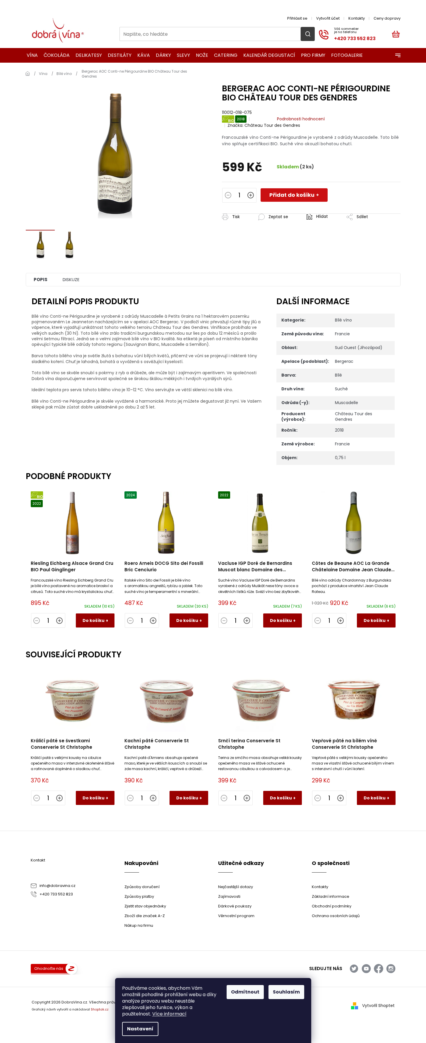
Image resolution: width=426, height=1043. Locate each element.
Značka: (263, 125)
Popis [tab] (40, 279)
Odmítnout (245, 992)
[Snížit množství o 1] (228, 195)
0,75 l (340, 458)
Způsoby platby (139, 896)
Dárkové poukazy (235, 906)
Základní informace (330, 896)
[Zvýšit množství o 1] (250, 195)
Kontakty (356, 18)
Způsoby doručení (142, 887)
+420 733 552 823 (56, 894)
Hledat (308, 34)
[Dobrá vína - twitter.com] (354, 968)
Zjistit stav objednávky (145, 906)
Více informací (169, 1013)
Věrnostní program (236, 916)
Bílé (338, 375)
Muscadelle (346, 403)
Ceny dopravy (387, 18)
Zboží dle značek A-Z (144, 916)
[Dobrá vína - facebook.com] (378, 968)
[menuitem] (30, 55)
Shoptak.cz (100, 1009)
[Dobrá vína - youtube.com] (366, 968)
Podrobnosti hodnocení (301, 119)
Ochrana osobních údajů (336, 916)
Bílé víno (343, 320)
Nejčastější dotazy (235, 887)
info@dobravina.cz (58, 885)
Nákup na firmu (138, 925)
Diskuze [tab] (71, 279)
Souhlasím (286, 992)
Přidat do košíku (291, 195)
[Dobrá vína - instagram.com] (391, 968)
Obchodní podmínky (331, 906)
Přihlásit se (297, 18)
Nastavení (140, 1028)
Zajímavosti (229, 896)
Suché (341, 389)
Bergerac (344, 361)
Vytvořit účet (328, 18)
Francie (342, 334)
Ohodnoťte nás (48, 968)
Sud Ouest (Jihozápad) (358, 347)
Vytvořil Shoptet (378, 1005)
